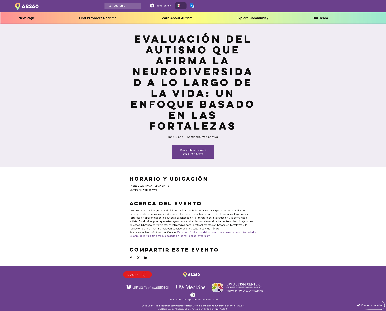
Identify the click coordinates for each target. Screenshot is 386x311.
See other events (193, 153)
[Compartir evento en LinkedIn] (145, 257)
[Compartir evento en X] (138, 257)
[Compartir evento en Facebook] (131, 257)
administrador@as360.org (184, 305)
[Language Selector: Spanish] (181, 5)
